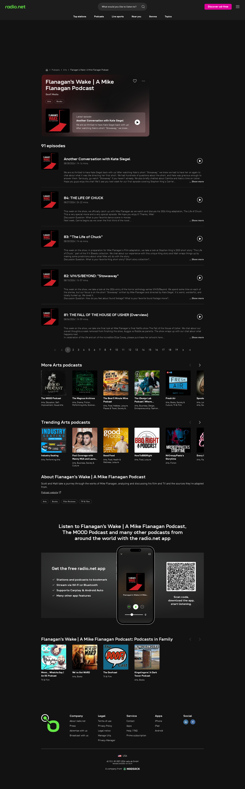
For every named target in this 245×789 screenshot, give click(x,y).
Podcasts (99, 16)
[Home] (47, 70)
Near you (136, 16)
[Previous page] (61, 350)
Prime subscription (136, 735)
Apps (129, 726)
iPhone (158, 721)
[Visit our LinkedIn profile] (185, 722)
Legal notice (104, 731)
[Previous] (190, 364)
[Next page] (183, 350)
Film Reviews (69, 502)
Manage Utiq (104, 735)
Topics (168, 16)
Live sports (118, 16)
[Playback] (137, 122)
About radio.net (78, 721)
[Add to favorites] (135, 81)
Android (159, 731)
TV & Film (85, 502)
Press (73, 726)
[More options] (143, 81)
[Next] (200, 364)
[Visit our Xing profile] (193, 722)
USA (124, 756)
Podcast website (49, 492)
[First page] (55, 350)
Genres (153, 16)
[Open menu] (238, 7)
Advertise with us (78, 731)
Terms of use (104, 721)
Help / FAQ (132, 731)
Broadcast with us (79, 735)
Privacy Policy (105, 726)
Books (59, 102)
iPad (157, 726)
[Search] (143, 7)
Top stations (79, 16)
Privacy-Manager (106, 740)
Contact (130, 721)
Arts (49, 102)
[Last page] (189, 350)
